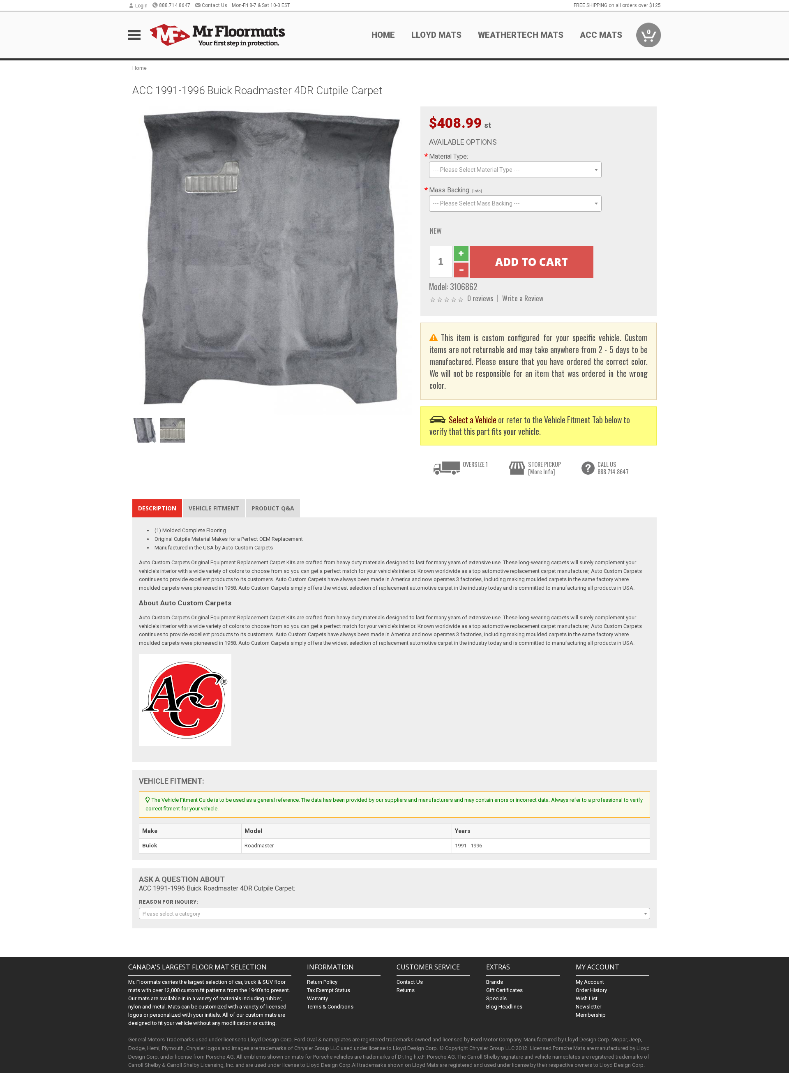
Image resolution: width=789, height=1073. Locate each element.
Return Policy (322, 982)
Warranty (317, 998)
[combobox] (515, 170)
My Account (590, 982)
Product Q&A (272, 508)
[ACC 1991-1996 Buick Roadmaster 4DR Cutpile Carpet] (272, 260)
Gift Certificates (504, 990)
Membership (591, 1015)
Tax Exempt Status (328, 990)
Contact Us (214, 5)
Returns (406, 990)
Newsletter (588, 1007)
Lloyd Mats (436, 35)
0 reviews (480, 298)
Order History (591, 990)
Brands (494, 982)
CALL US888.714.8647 (613, 468)
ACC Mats (601, 35)
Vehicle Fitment (214, 508)
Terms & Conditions (330, 1007)
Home (383, 35)
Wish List (587, 998)
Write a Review (522, 298)
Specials (496, 998)
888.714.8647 (174, 5)
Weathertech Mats (520, 35)
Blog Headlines (504, 1007)
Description (157, 508)
